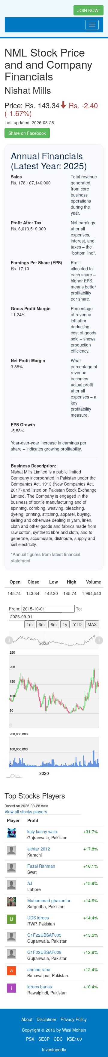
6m (54, 624)
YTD (77, 624)
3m (42, 624)
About (26, 1019)
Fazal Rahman (41, 866)
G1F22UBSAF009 (44, 952)
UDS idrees (38, 918)
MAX (92, 624)
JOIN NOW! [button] (88, 10)
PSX (30, 1039)
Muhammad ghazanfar (48, 900)
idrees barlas (39, 987)
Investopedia (54, 1049)
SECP (44, 1039)
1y (65, 624)
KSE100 (74, 1039)
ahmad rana (38, 969)
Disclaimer (46, 1019)
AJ (29, 883)
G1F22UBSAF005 (44, 935)
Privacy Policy (74, 1019)
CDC (58, 1039)
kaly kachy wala (42, 831)
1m (30, 624)
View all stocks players (25, 811)
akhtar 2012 (38, 849)
